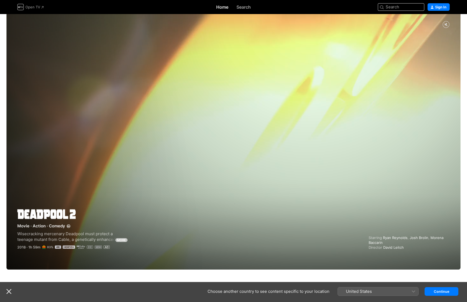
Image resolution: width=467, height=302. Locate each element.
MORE (121, 240)
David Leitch (393, 247)
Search (243, 7)
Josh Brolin (419, 237)
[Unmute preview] (446, 25)
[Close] (8, 291)
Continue (441, 291)
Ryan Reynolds (395, 237)
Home (222, 7)
